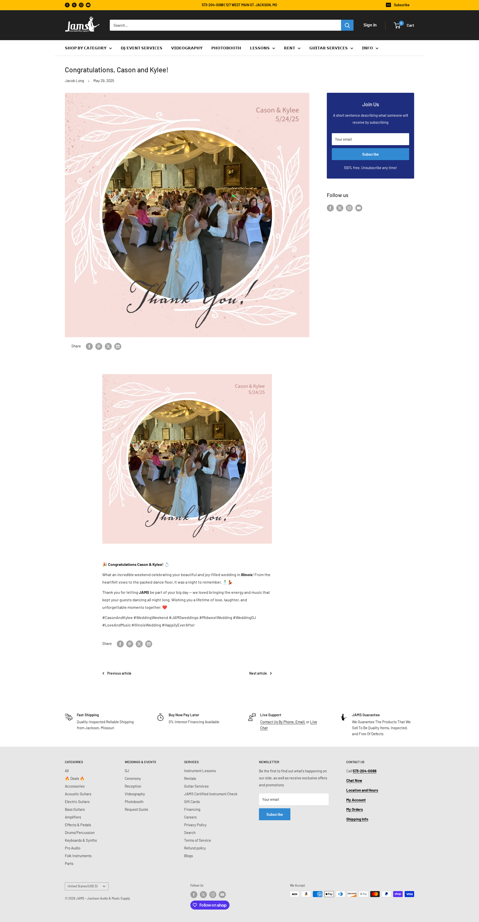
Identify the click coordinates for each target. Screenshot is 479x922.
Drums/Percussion (80, 832)
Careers (190, 817)
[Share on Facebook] (89, 346)
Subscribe (402, 5)
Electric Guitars (77, 801)
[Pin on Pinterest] (98, 346)
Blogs (188, 855)
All (67, 770)
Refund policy (195, 848)
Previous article (119, 673)
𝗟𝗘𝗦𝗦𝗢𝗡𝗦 (260, 48)
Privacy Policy (195, 824)
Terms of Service (197, 840)
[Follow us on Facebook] (67, 5)
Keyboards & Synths (81, 840)
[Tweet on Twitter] (108, 346)
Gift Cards (192, 801)
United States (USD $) (82, 886)
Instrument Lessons (200, 770)
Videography (135, 794)
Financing (192, 809)
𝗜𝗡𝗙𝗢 (367, 48)
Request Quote (136, 809)
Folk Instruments (78, 855)
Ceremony (133, 778)
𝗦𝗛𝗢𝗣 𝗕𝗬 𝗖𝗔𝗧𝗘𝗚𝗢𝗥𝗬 (86, 48)
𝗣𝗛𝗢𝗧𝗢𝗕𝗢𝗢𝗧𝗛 (226, 48)
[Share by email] (117, 346)
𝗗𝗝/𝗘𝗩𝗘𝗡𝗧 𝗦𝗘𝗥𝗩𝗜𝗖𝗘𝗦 (141, 48)
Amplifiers (73, 817)
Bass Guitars (75, 809)
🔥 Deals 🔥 (75, 778)
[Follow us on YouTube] (88, 5)
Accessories (75, 786)
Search (190, 832)
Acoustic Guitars (78, 794)
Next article (258, 673)
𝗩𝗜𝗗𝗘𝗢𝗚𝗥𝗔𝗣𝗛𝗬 (187, 48)
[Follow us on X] (74, 5)
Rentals (190, 778)
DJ (127, 770)
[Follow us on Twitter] (339, 207)
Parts (69, 863)
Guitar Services (196, 786)
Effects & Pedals (78, 824)
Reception (133, 786)
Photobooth (134, 801)
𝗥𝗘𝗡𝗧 (289, 48)
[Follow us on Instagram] (81, 5)
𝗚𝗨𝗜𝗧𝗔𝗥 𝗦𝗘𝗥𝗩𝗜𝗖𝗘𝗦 (328, 48)
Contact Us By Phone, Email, (282, 721)
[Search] (347, 25)
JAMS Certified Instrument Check (211, 794)
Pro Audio (72, 848)
